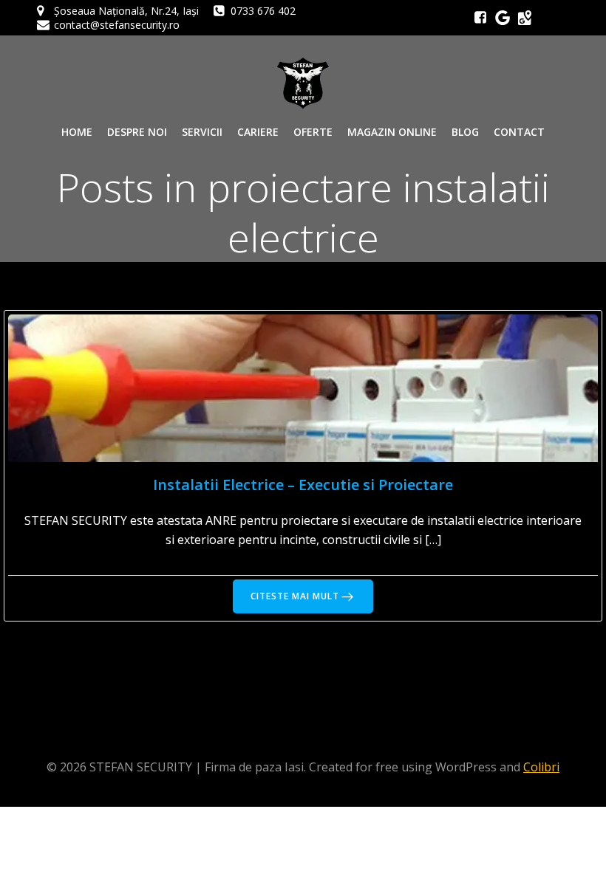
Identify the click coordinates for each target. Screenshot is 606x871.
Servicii (202, 132)
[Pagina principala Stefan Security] (303, 83)
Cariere (258, 132)
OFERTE (313, 132)
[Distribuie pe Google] (524, 17)
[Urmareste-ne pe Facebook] (480, 17)
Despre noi (137, 132)
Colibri (541, 767)
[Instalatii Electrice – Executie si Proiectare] (303, 387)
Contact (519, 132)
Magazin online (392, 132)
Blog (465, 132)
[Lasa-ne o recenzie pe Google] (502, 17)
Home (76, 132)
